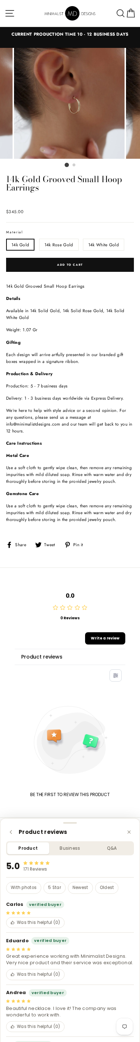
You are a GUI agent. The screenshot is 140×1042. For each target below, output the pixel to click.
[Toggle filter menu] (115, 675)
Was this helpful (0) (38, 922)
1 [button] (67, 165)
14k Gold (20, 245)
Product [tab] (28, 848)
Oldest (107, 888)
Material (14, 232)
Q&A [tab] (112, 848)
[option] (70, 34)
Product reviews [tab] (41, 656)
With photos (24, 888)
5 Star (54, 888)
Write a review (105, 638)
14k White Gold (103, 245)
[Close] (129, 832)
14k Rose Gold (59, 245)
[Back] (11, 832)
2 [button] (74, 165)
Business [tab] (70, 848)
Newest (80, 888)
